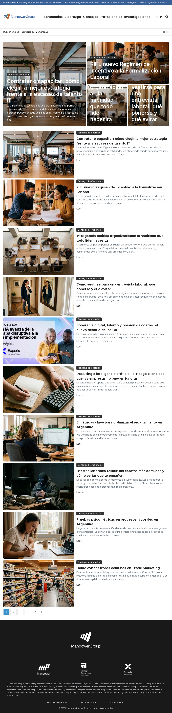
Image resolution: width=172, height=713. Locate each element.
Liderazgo (73, 17)
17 (35, 612)
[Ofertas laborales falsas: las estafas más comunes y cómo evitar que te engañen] (38, 486)
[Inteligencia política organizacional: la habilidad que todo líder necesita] (38, 251)
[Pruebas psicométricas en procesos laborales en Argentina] (38, 535)
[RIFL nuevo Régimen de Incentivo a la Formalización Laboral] (38, 203)
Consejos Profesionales (102, 17)
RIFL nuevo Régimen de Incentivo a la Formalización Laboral (126, 70)
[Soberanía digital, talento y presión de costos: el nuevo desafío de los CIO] (38, 340)
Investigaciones (137, 17)
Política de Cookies (88, 702)
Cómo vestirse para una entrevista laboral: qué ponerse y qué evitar (148, 99)
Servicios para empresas (35, 31)
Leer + (80, 160)
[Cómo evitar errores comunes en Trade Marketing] (38, 583)
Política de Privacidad (57, 702)
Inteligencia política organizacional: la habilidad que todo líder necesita (106, 97)
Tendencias (53, 17)
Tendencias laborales (18, 74)
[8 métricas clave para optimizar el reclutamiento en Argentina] (38, 438)
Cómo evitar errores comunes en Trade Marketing (118, 568)
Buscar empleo (11, 31)
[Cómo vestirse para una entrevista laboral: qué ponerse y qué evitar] (38, 296)
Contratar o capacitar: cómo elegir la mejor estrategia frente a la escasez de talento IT (44, 91)
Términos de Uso (117, 702)
